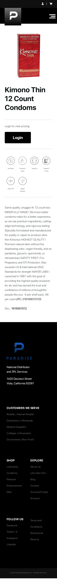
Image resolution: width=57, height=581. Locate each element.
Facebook (12, 525)
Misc (9, 491)
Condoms (12, 473)
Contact (34, 485)
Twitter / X (12, 531)
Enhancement (14, 485)
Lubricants (12, 466)
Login (18, 137)
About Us (35, 466)
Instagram (12, 538)
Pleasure (11, 479)
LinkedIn (11, 544)
